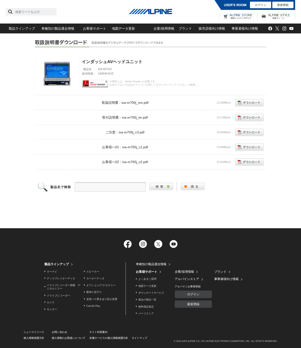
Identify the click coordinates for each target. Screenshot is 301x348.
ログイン (260, 5)
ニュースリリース (34, 332)
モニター (52, 309)
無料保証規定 (146, 306)
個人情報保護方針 (34, 337)
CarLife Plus (93, 305)
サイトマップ (139, 337)
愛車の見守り (94, 292)
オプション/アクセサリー (100, 285)
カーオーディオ (95, 278)
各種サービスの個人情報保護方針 (108, 337)
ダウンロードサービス (151, 292)
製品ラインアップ (22, 28)
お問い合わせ (59, 332)
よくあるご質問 (147, 278)
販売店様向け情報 (212, 28)
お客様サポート (94, 28)
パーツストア (146, 313)
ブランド (185, 28)
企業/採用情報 (164, 28)
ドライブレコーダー (58, 295)
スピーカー (92, 271)
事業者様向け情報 (245, 28)
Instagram (284, 29)
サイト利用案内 (98, 332)
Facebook (270, 29)
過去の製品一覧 (147, 299)
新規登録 (283, 5)
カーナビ (52, 271)
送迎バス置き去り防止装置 (101, 299)
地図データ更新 (123, 28)
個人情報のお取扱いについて (68, 337)
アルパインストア (187, 279)
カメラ (51, 302)
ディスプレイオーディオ (61, 278)
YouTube (291, 29)
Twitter (277, 29)
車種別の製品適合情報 (57, 28)
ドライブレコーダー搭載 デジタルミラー (63, 287)
